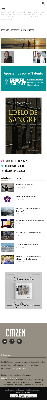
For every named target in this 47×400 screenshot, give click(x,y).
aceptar (14, 396)
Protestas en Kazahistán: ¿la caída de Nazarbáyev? (28, 209)
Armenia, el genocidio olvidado (25, 196)
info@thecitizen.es (20, 368)
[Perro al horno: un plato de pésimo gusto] (7, 235)
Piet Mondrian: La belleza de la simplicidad (30, 220)
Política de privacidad (28, 396)
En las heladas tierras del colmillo (27, 244)
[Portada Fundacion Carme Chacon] (23, 48)
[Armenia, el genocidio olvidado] (7, 199)
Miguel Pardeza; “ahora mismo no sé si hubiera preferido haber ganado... (28, 257)
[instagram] (19, 341)
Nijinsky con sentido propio (24, 184)
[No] (44, 388)
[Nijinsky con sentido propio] (7, 187)
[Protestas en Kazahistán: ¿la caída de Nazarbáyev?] (7, 211)
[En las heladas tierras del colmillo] (7, 247)
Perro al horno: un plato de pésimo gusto (29, 232)
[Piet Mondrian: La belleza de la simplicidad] (7, 223)
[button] (43, 3)
